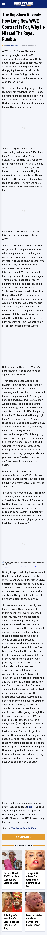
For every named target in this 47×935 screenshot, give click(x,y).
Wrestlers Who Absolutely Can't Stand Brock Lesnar (34, 920)
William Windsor (13, 45)
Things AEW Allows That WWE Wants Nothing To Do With (33, 879)
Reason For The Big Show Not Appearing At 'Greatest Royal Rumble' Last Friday (22, 566)
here (29, 806)
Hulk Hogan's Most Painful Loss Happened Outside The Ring (11, 922)
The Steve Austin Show (23, 828)
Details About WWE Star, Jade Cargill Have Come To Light (12, 877)
